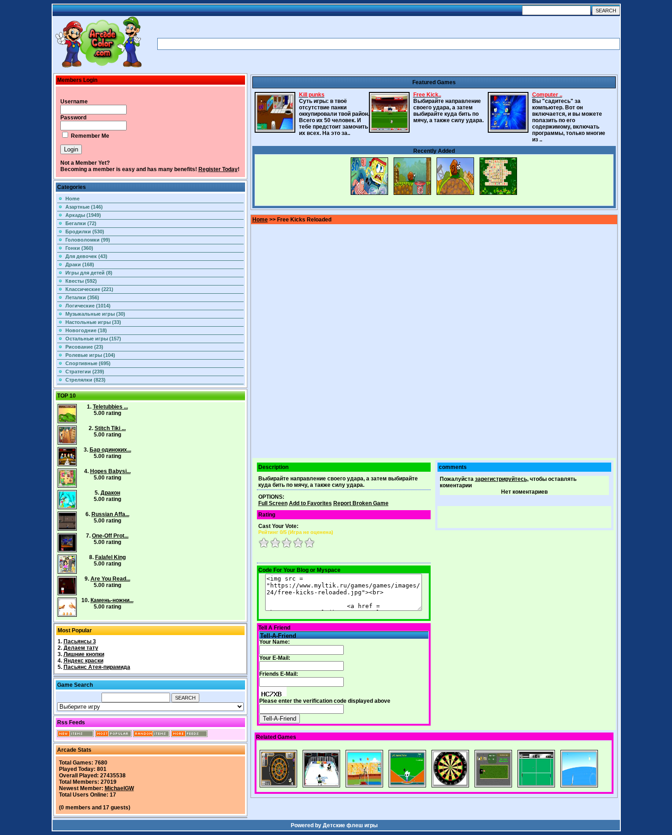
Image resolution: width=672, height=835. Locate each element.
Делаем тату (81, 648)
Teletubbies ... (110, 407)
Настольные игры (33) (93, 322)
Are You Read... (110, 579)
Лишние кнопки (84, 654)
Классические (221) (89, 289)
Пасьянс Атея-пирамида (97, 667)
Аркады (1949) (83, 215)
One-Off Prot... (110, 536)
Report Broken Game (361, 503)
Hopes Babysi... (110, 471)
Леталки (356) (82, 297)
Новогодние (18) (86, 330)
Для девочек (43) (86, 256)
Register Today (218, 169)
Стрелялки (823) (85, 379)
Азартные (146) (84, 207)
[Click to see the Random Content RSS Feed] (151, 735)
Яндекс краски (83, 660)
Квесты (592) (81, 281)
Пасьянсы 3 (80, 641)
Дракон (110, 493)
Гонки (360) (79, 248)
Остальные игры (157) (93, 338)
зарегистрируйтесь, (501, 479)
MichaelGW (119, 788)
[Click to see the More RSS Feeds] (189, 735)
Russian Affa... (110, 514)
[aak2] (98, 67)
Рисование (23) (84, 347)
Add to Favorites (310, 503)
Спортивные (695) (88, 363)
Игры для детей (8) (88, 272)
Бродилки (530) (84, 231)
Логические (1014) (88, 305)
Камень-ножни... (112, 600)
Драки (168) (79, 264)
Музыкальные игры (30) (95, 314)
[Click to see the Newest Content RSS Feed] (75, 735)
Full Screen (273, 503)
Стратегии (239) (84, 371)
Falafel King (110, 557)
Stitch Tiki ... (110, 428)
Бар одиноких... (110, 450)
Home (72, 198)
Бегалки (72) (80, 223)
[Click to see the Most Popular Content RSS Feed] (113, 735)
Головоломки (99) (87, 239)
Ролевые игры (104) (90, 355)
